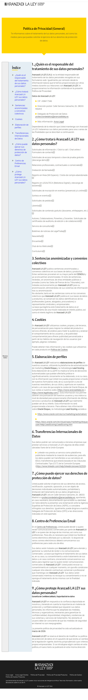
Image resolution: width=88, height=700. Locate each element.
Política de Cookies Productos (15, 677)
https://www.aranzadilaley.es (71, 389)
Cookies (18, 119)
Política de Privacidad (37, 675)
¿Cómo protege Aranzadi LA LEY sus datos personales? (21, 177)
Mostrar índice (5, 357)
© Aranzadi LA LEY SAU (44, 686)
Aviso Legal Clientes (21, 675)
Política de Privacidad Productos (57, 675)
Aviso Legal (59, 121)
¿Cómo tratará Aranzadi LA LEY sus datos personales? (21, 95)
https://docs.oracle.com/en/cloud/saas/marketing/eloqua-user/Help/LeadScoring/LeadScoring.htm (61, 423)
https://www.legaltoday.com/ (45, 392)
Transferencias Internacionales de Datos (22, 136)
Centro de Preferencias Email (20, 163)
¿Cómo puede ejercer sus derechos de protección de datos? (21, 149)
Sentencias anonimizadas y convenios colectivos (21, 109)
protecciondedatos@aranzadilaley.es (52, 116)
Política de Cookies (59, 349)
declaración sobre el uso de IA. (15, 682)
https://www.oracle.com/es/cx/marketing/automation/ (62, 414)
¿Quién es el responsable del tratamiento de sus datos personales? (21, 80)
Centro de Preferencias (47, 526)
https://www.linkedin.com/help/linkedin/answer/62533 (60, 466)
